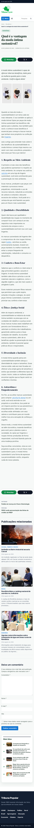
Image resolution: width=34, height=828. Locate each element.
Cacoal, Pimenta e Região (9, 547)
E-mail (4, 706)
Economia (4, 817)
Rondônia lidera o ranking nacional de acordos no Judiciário (15, 592)
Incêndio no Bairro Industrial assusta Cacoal (15, 551)
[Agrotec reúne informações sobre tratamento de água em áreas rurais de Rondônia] (17, 621)
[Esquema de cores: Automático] (12, 18)
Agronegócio (11, 814)
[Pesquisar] (31, 18)
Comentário (5, 675)
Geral (26, 810)
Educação (21, 814)
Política (19, 810)
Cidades (13, 817)
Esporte (20, 817)
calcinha (4, 173)
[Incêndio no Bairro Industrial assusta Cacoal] (17, 535)
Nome (3, 698)
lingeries (7, 137)
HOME (3, 810)
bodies (8, 242)
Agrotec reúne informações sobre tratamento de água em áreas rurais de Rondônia (16, 637)
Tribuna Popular (9, 798)
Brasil (3, 589)
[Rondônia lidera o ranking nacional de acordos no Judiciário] (17, 577)
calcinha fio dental (19, 398)
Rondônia (8, 24)
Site (2, 714)
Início (2, 24)
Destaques (11, 810)
